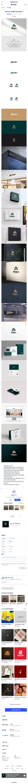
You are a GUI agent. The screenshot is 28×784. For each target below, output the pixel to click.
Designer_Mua (4, 680)
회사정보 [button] (4, 716)
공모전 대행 (14, 770)
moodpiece (3, 626)
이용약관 (12, 768)
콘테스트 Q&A (5, 745)
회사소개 (7, 766)
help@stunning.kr (17, 757)
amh (2, 644)
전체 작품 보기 (21, 503)
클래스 (22, 768)
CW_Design (16, 644)
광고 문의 (17, 768)
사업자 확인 (6, 768)
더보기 (24, 608)
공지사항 (12, 766)
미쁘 (13, 495)
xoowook (3, 662)
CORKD (15, 626)
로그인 (25, 4)
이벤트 (4, 749)
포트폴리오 (3, 7)
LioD (2, 698)
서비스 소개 (4, 742)
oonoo (15, 680)
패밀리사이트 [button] (4, 719)
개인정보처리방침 (19, 766)
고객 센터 (4, 753)
